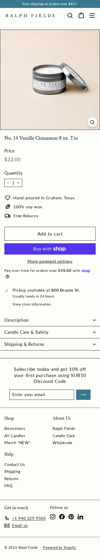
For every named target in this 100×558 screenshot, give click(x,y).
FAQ (8, 485)
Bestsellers (14, 428)
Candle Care (64, 435)
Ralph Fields (64, 428)
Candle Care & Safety (26, 332)
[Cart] (81, 15)
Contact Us (14, 464)
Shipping (12, 471)
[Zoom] (92, 122)
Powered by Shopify (59, 547)
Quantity (13, 173)
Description (16, 320)
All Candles (15, 435)
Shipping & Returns (24, 344)
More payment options (50, 261)
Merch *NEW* (17, 442)
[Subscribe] (83, 395)
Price (9, 151)
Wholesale (63, 442)
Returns (11, 478)
